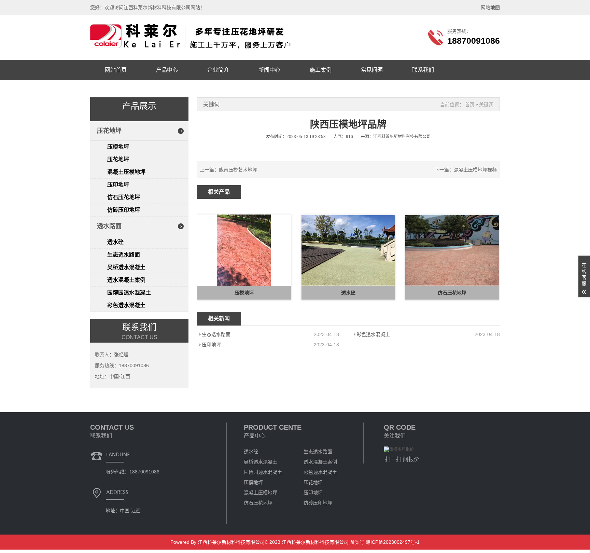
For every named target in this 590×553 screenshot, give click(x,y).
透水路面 (109, 226)
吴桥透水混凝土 (126, 267)
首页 (470, 104)
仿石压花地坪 (123, 197)
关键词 (486, 104)
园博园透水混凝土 (129, 292)
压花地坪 (109, 130)
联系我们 (423, 70)
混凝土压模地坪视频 (475, 169)
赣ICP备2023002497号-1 (392, 542)
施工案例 (321, 70)
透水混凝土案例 (126, 280)
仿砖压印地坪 (123, 210)
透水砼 (115, 242)
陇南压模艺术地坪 (238, 169)
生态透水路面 (123, 255)
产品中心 (167, 70)
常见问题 (372, 70)
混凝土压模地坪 (126, 172)
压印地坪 (118, 185)
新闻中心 (269, 70)
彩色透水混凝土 (126, 305)
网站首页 (116, 70)
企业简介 (218, 70)
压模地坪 (118, 147)
